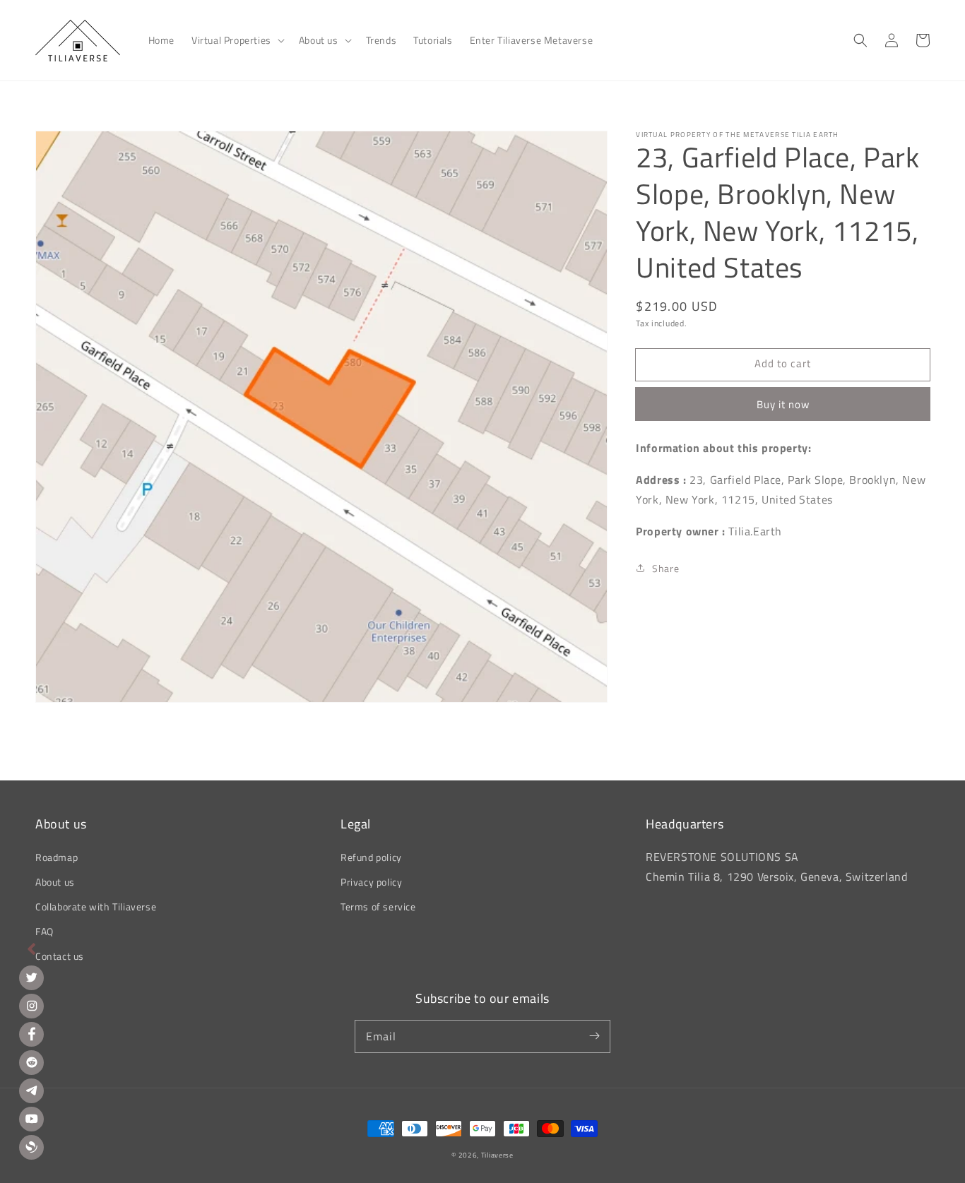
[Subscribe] (594, 1036)
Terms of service (378, 906)
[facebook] (31, 1034)
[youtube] (31, 1119)
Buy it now (783, 404)
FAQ (44, 931)
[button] (236, 40)
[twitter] (31, 977)
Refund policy (371, 857)
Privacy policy (371, 881)
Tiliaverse (497, 1155)
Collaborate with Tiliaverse (95, 906)
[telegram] (31, 1090)
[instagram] (31, 1006)
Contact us (59, 956)
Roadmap (56, 857)
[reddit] (31, 1062)
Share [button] (665, 568)
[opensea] (31, 1147)
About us (55, 881)
